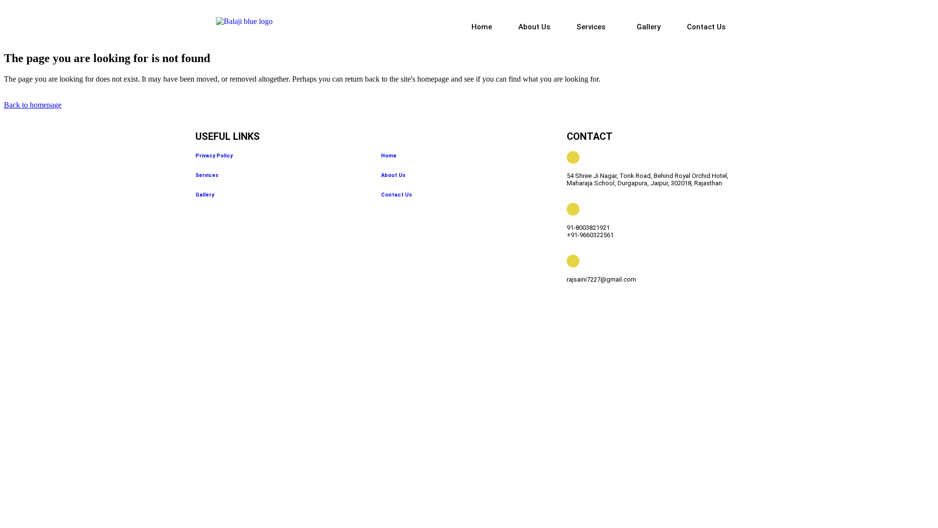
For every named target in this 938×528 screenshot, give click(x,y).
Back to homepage (33, 105)
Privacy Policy (214, 156)
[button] (593, 27)
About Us (534, 26)
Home (481, 26)
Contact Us (706, 26)
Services (590, 26)
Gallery (649, 26)
